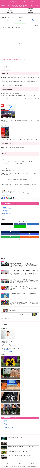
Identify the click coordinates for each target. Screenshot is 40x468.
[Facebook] (2, 198)
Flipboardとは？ (5, 64)
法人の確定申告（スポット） (9, 427)
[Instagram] (4, 198)
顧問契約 (4, 207)
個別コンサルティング (7, 208)
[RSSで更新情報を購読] (29, 237)
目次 (4, 62)
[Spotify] (9, 198)
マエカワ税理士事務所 (5, 349)
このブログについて (20, 463)
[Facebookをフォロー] (10, 234)
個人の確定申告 (6, 211)
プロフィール (33, 463)
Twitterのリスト (5, 67)
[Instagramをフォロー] (29, 234)
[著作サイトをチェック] (10, 232)
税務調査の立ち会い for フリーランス (9, 213)
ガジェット (3, 219)
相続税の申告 (5, 210)
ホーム (7, 463)
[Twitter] (13, 198)
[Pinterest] (7, 198)
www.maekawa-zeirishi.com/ (6, 195)
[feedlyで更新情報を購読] (10, 237)
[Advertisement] (20, 51)
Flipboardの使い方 (5, 66)
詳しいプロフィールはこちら (8, 351)
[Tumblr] (11, 198)
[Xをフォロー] (29, 232)
